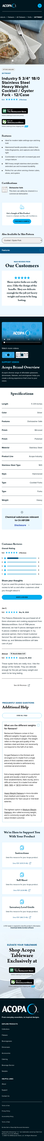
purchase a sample (22, 221)
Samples (5, 1071)
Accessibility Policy (7, 1116)
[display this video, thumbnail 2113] (22, 355)
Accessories (6, 1053)
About (4, 1084)
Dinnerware (6, 1047)
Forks (30, 17)
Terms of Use (6, 1105)
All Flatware (21, 17)
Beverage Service (8, 1065)
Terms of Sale (6, 1122)
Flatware (11, 17)
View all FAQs (22, 715)
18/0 (6, 785)
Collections (5, 1029)
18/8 (11, 785)
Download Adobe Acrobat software (22, 928)
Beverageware (7, 1041)
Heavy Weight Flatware (14, 793)
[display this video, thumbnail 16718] (8, 355)
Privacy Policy (6, 1111)
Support (4, 1090)
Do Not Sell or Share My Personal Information (15, 1127)
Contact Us (5, 1096)
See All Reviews (20, 685)
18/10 (18, 785)
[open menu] (40, 6)
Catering (5, 1059)
